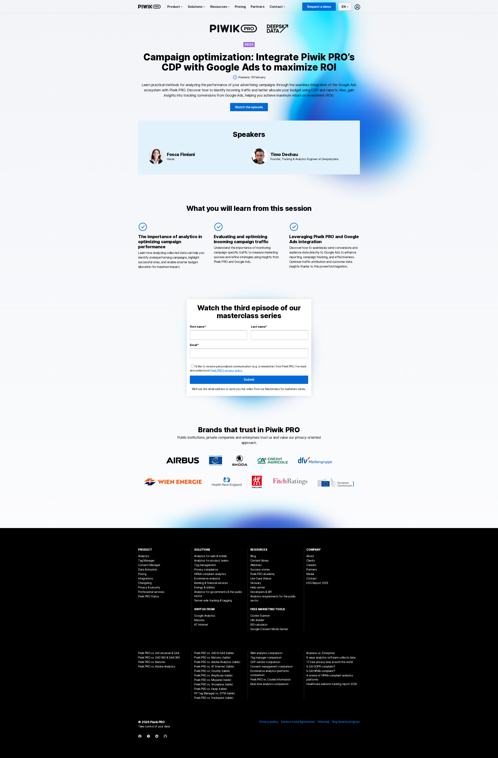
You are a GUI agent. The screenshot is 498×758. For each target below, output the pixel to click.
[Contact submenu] (284, 7)
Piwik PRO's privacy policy (226, 370)
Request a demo (319, 7)
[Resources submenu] (229, 7)
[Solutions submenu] (204, 7)
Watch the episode (249, 107)
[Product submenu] (182, 7)
